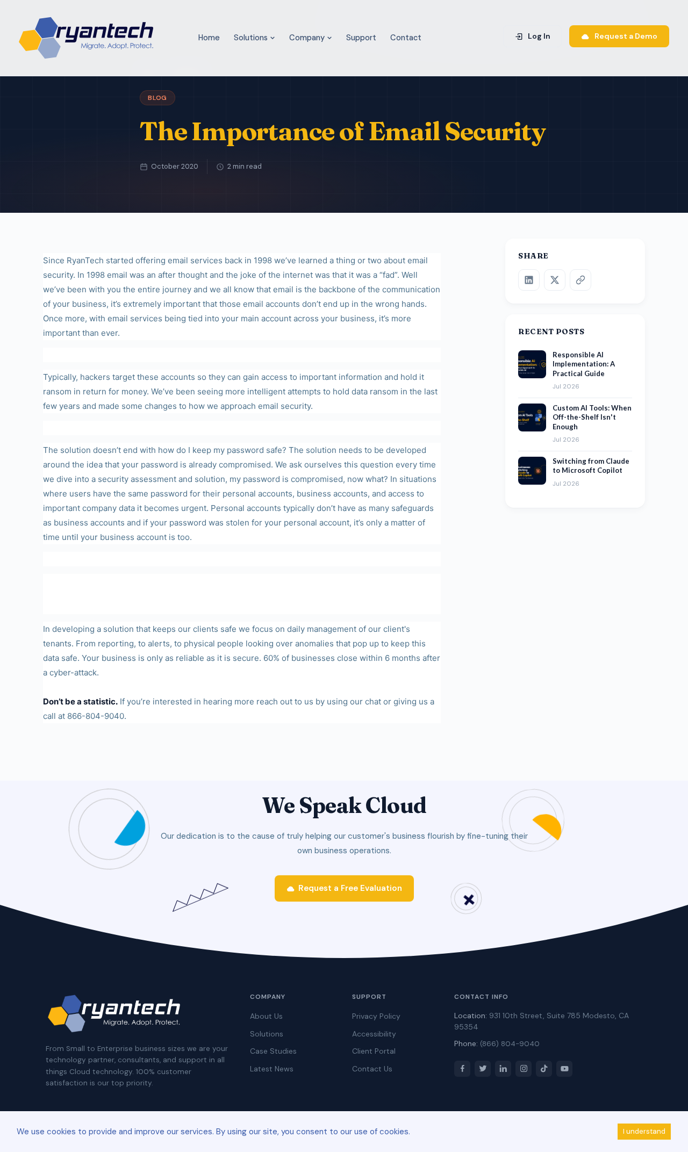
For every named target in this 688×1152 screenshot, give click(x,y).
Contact (405, 37)
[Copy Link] (580, 280)
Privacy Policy (376, 1016)
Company (308, 37)
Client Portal (374, 1051)
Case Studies (273, 1051)
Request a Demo (625, 36)
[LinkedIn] (529, 280)
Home (209, 37)
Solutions (252, 37)
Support (361, 37)
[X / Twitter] (554, 280)
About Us (266, 1016)
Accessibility (374, 1034)
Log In (538, 36)
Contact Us (372, 1069)
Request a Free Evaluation (350, 888)
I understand (644, 1131)
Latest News (271, 1069)
